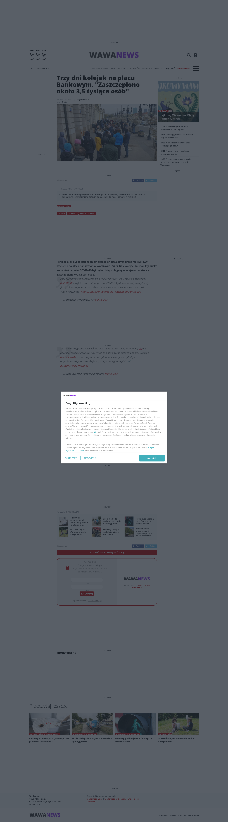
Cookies (81, 450)
